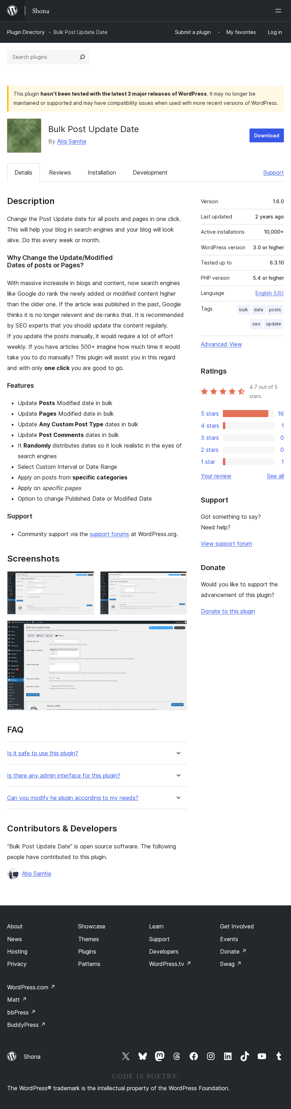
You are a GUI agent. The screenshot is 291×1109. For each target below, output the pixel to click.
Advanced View (221, 344)
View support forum (226, 543)
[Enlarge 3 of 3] (177, 629)
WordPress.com (31, 987)
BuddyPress (26, 1024)
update (273, 323)
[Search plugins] (82, 57)
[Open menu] (279, 10)
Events (229, 939)
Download (266, 135)
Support (273, 172)
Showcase (91, 926)
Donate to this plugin (228, 611)
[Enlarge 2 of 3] (177, 580)
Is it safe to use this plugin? (42, 753)
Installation (102, 172)
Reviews (60, 172)
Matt (17, 999)
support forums (109, 534)
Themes (88, 939)
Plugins (87, 951)
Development (150, 172)
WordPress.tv (170, 963)
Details (23, 172)
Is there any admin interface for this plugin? (63, 775)
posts (275, 309)
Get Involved (237, 926)
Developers (164, 951)
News (14, 939)
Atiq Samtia (71, 141)
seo (256, 323)
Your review (216, 475)
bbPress (21, 1012)
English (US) (270, 293)
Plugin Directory (26, 32)
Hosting (17, 951)
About (15, 926)
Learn (156, 926)
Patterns (89, 963)
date (258, 309)
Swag (231, 963)
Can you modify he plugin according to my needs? (72, 798)
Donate (233, 951)
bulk (243, 309)
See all (275, 475)
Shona (32, 1056)
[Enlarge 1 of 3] (84, 580)
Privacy (17, 963)
